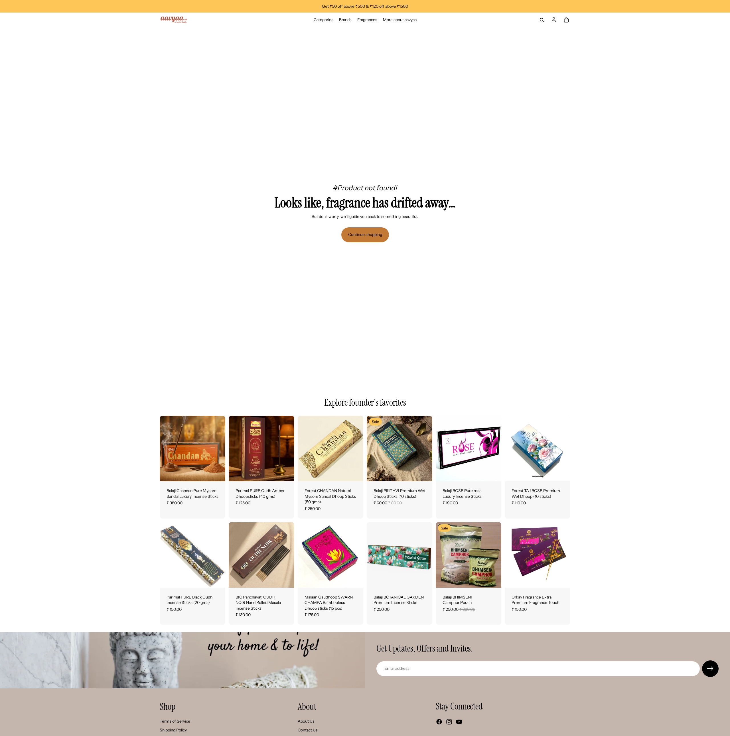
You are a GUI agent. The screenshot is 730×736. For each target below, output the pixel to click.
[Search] (542, 20)
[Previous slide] (166, 448)
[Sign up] (710, 668)
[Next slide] (219, 448)
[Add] (285, 472)
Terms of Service (175, 721)
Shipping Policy (173, 730)
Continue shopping (365, 234)
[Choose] (216, 472)
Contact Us (308, 730)
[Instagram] (449, 721)
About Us (306, 721)
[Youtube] (459, 721)
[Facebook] (439, 721)
